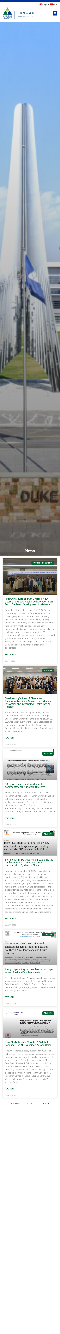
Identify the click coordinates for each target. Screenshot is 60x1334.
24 (39, 1103)
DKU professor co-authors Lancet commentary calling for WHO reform (25, 785)
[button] (55, 13)
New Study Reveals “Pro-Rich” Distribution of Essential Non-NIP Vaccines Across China (29, 1043)
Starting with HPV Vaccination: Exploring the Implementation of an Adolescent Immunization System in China (29, 862)
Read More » (10, 655)
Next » (46, 1103)
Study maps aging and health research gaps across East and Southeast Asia (29, 971)
